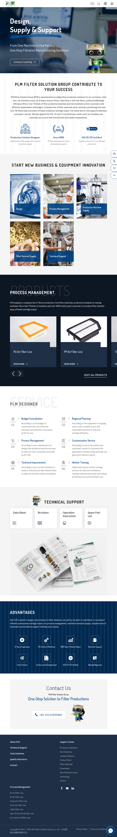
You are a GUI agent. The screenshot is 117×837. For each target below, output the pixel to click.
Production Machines (69, 748)
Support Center (67, 742)
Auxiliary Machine (67, 756)
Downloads (64, 768)
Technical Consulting (23, 62)
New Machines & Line (69, 772)
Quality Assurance (18, 759)
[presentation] (13, 373)
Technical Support (18, 748)
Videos (63, 781)
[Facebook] (61, 788)
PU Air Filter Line (17, 793)
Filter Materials (66, 764)
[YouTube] (67, 788)
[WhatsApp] (109, 161)
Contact (14, 765)
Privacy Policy (81, 829)
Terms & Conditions (98, 829)
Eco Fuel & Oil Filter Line (20, 818)
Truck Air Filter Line (18, 805)
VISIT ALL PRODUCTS (95, 375)
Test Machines (66, 752)
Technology (64, 777)
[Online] (109, 154)
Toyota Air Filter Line (18, 801)
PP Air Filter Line (16, 797)
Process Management (20, 787)
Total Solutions (17, 753)
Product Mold (65, 760)
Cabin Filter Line (16, 809)
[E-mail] (109, 168)
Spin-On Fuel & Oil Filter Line (22, 813)
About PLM (15, 742)
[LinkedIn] (72, 788)
